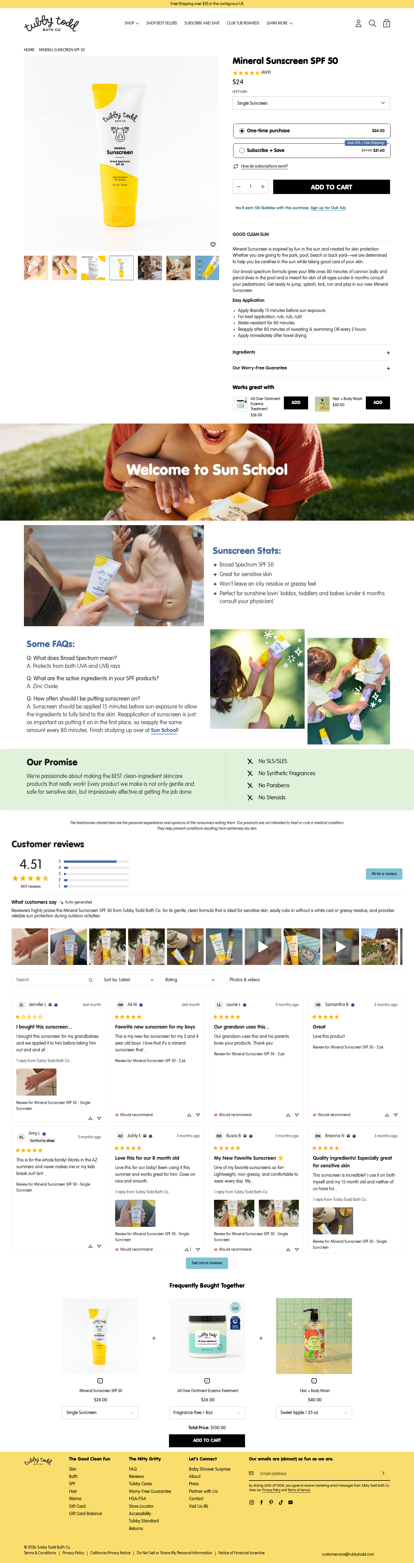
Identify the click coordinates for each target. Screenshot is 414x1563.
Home (29, 50)
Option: (240, 92)
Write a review (384, 874)
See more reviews (207, 1263)
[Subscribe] (383, 1473)
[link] (251, 73)
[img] (76, 902)
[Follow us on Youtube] (290, 1502)
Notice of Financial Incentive (241, 1553)
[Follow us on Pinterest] (271, 1502)
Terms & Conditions (40, 1553)
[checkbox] (251, 980)
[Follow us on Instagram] (251, 1502)
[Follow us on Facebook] (261, 1502)
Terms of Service (299, 1490)
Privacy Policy (271, 1490)
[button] (212, 244)
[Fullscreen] (198, 621)
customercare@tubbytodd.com (348, 1555)
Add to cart (331, 187)
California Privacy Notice (110, 1553)
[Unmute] (175, 621)
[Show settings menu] (187, 621)
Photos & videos (245, 980)
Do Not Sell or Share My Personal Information (174, 1553)
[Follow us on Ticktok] (281, 1502)
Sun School (164, 730)
